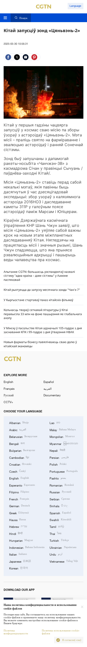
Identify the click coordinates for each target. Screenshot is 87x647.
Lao (55, 422)
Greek (19, 513)
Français (9, 388)
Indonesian (26, 547)
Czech (17, 471)
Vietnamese (64, 561)
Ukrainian (63, 547)
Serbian (60, 499)
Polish (58, 464)
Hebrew (18, 526)
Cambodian (19, 457)
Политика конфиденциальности (16, 632)
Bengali (17, 443)
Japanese (20, 561)
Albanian (19, 422)
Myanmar (64, 443)
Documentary (52, 395)
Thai (55, 533)
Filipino (19, 492)
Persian (59, 457)
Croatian (20, 464)
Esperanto (22, 485)
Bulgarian (22, 450)
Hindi (15, 533)
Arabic (17, 429)
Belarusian (23, 436)
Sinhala (59, 506)
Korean (18, 568)
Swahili (60, 519)
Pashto (58, 478)
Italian (18, 554)
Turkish (59, 540)
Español (49, 382)
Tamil (57, 526)
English (8, 382)
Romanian (61, 485)
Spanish (60, 513)
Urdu (56, 554)
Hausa (17, 519)
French (19, 499)
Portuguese (63, 471)
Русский (9, 395)
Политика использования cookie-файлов (61, 632)
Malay (63, 429)
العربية (47, 388)
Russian (60, 492)
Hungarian (21, 540)
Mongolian (62, 436)
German (19, 506)
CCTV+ (8, 402)
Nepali (57, 450)
